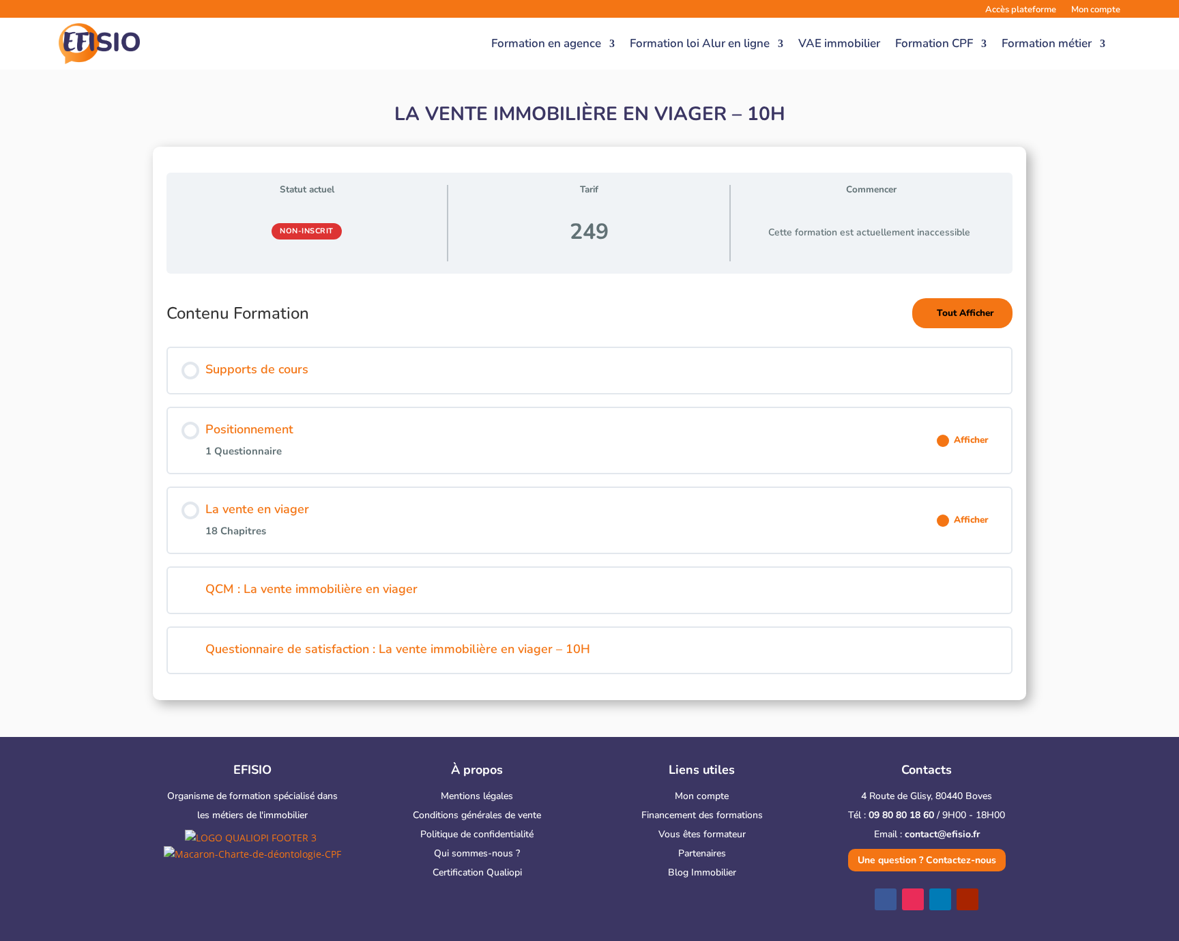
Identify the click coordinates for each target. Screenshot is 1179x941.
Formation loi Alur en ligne (700, 43)
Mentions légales (477, 796)
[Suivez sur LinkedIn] (940, 899)
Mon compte (702, 796)
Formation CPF (934, 43)
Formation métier (1047, 43)
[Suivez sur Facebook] (886, 899)
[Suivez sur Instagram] (913, 899)
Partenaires (702, 853)
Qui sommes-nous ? (477, 853)
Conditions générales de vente (477, 815)
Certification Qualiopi (477, 872)
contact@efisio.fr (942, 834)
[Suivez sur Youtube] (967, 899)
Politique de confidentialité (477, 834)
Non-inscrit (307, 231)
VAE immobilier (839, 43)
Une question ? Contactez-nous (927, 860)
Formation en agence (546, 43)
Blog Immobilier (702, 872)
